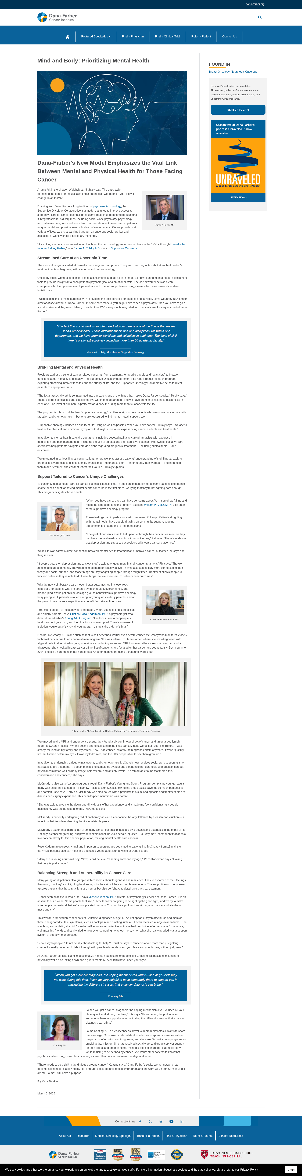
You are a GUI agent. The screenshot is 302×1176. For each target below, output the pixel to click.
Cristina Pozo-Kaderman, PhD (89, 613)
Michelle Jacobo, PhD (102, 896)
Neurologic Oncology (244, 71)
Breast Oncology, (219, 71)
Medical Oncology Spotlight (113, 1136)
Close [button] (291, 1169)
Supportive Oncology (124, 248)
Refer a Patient (201, 36)
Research (83, 1136)
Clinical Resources (230, 1136)
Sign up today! (238, 109)
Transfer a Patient (148, 1136)
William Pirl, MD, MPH (158, 504)
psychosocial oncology (107, 206)
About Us (65, 1136)
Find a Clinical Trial (167, 36)
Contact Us (229, 36)
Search (260, 17)
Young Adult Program (78, 618)
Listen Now (238, 197)
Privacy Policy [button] (249, 1169)
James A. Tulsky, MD (87, 248)
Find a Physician (133, 36)
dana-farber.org (255, 4)
